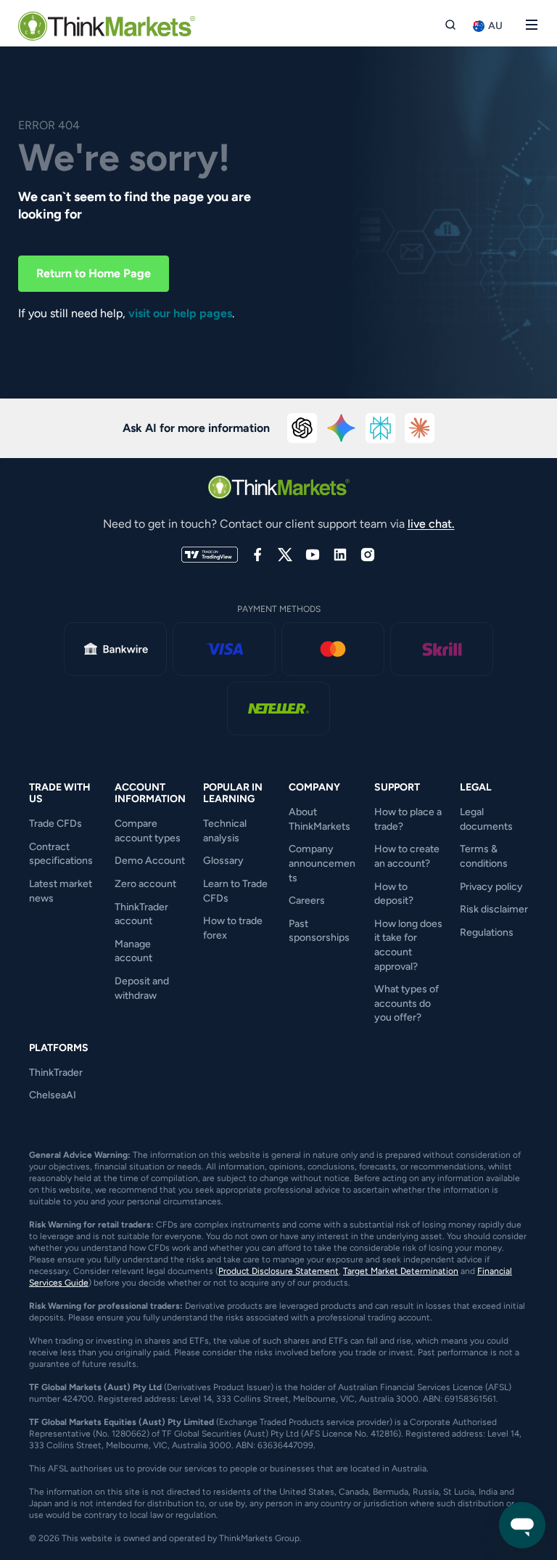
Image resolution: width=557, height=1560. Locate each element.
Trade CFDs (55, 823)
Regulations (486, 932)
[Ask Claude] (420, 428)
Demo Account (150, 860)
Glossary (223, 860)
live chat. (431, 524)
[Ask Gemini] (341, 428)
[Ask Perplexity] (381, 428)
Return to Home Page (93, 273)
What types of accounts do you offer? (406, 1003)
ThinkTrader (56, 1072)
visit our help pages (180, 313)
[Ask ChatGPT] (302, 428)
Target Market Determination (400, 1271)
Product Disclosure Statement (278, 1271)
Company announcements (322, 863)
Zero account (145, 884)
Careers (307, 900)
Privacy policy (491, 887)
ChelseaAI (52, 1095)
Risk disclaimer (494, 909)
